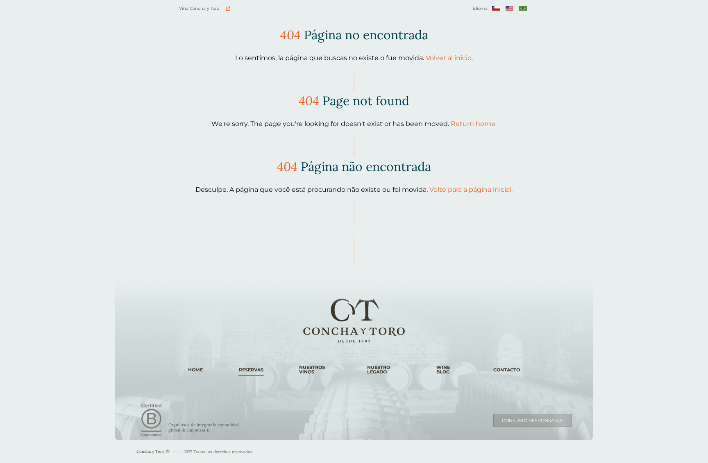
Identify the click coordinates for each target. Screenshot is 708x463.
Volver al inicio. (449, 58)
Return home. (474, 124)
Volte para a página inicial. (471, 189)
